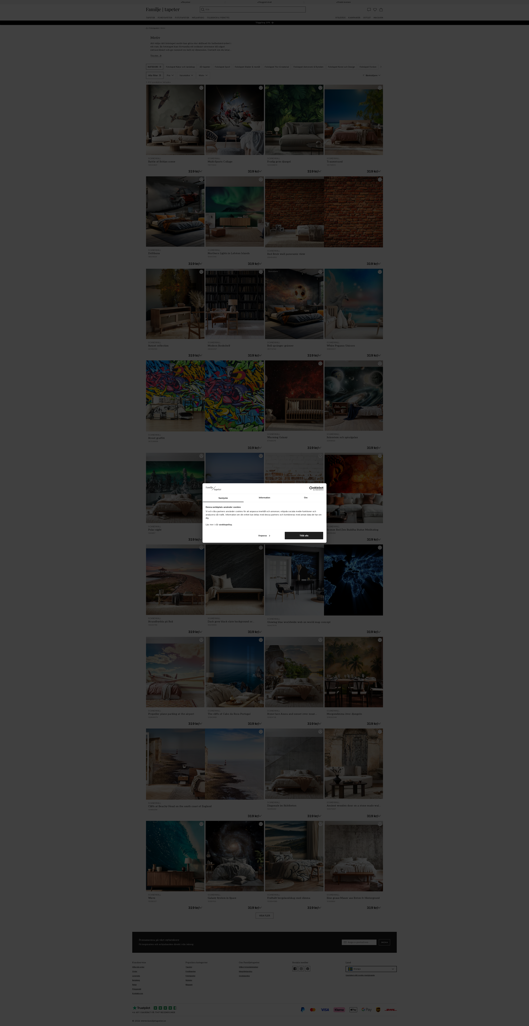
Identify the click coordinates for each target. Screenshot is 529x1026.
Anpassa (262, 535)
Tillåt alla (304, 535)
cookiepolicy (225, 524)
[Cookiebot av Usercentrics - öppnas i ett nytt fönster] (311, 488)
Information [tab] (264, 497)
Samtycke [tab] (223, 498)
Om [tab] (305, 497)
